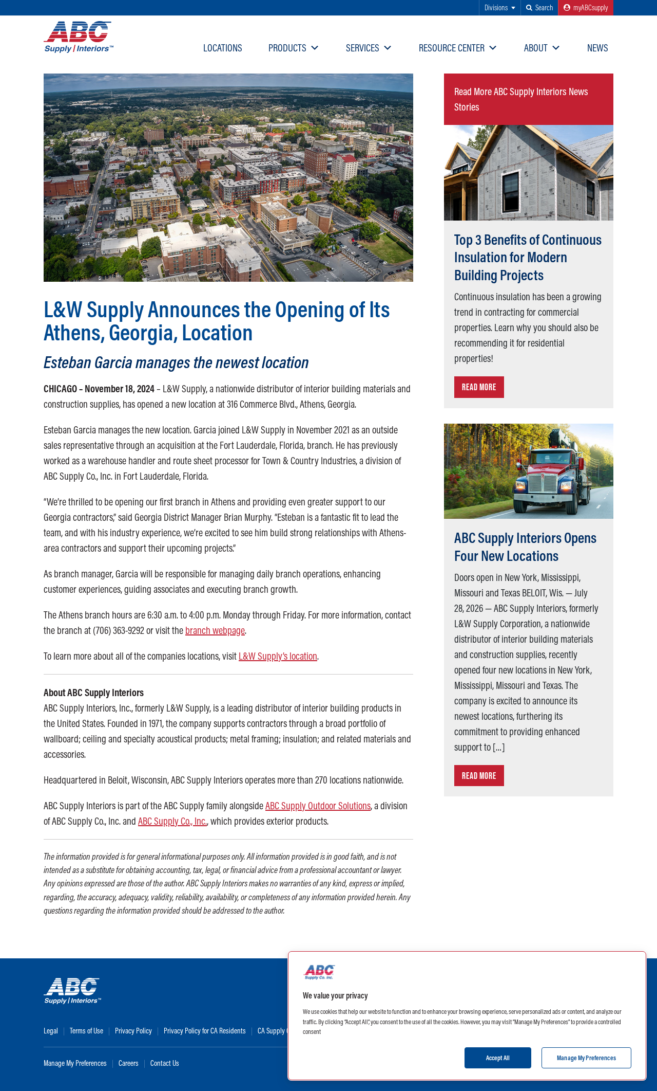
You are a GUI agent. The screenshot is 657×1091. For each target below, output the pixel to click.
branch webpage (215, 630)
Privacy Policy (133, 1030)
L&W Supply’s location (278, 655)
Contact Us (164, 1063)
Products (287, 47)
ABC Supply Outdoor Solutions (318, 805)
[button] (539, 7)
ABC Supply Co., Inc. (172, 820)
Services (362, 47)
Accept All (498, 1057)
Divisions (496, 7)
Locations (222, 47)
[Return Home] (78, 37)
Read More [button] (479, 387)
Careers (129, 1063)
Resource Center (452, 47)
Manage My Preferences (75, 1063)
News (597, 47)
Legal (51, 1030)
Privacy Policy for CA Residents (205, 1030)
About (536, 47)
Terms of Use (86, 1030)
